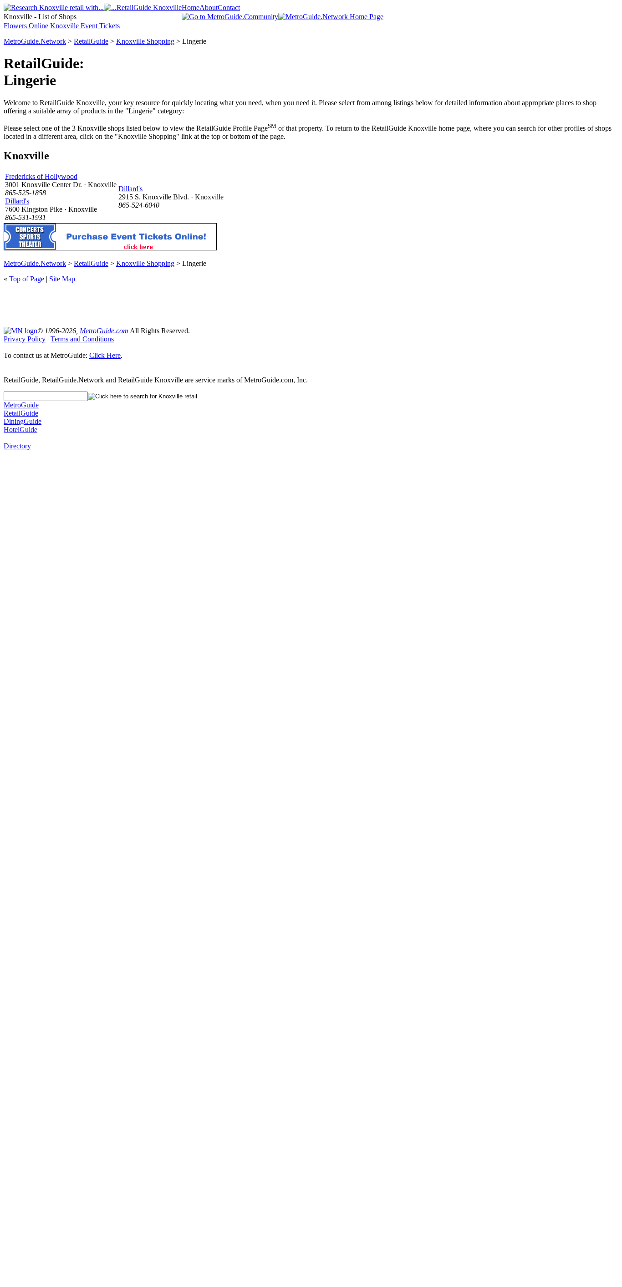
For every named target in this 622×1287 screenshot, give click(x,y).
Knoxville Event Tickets (85, 26)
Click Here (105, 355)
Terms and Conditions (82, 339)
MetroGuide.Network (35, 41)
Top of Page (26, 279)
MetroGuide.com (104, 331)
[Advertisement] (311, 304)
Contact (229, 7)
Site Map (62, 279)
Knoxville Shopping (145, 41)
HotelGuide (20, 429)
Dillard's (17, 201)
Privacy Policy (25, 339)
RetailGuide (91, 41)
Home (190, 7)
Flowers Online (26, 26)
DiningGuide (22, 421)
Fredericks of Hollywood (41, 176)
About (208, 7)
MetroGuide (21, 405)
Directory (17, 446)
